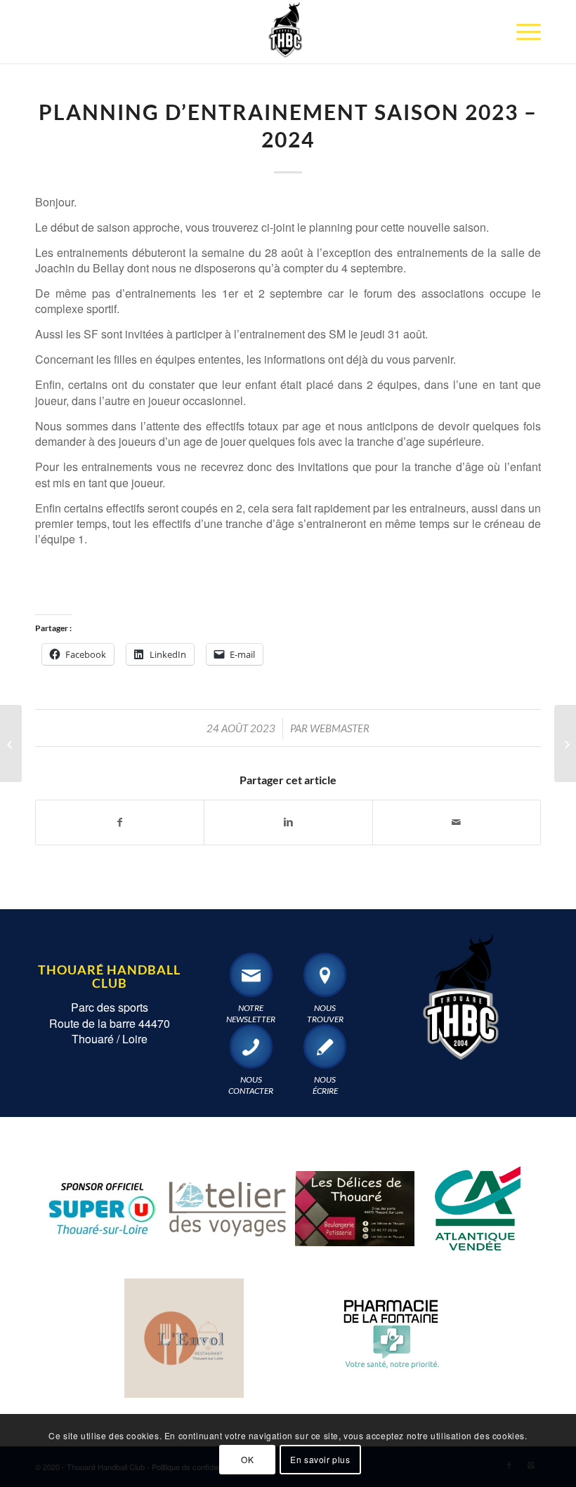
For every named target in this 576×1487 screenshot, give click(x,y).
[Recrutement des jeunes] (565, 743)
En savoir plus (320, 1459)
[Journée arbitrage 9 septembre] (11, 743)
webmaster (339, 728)
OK (247, 1459)
